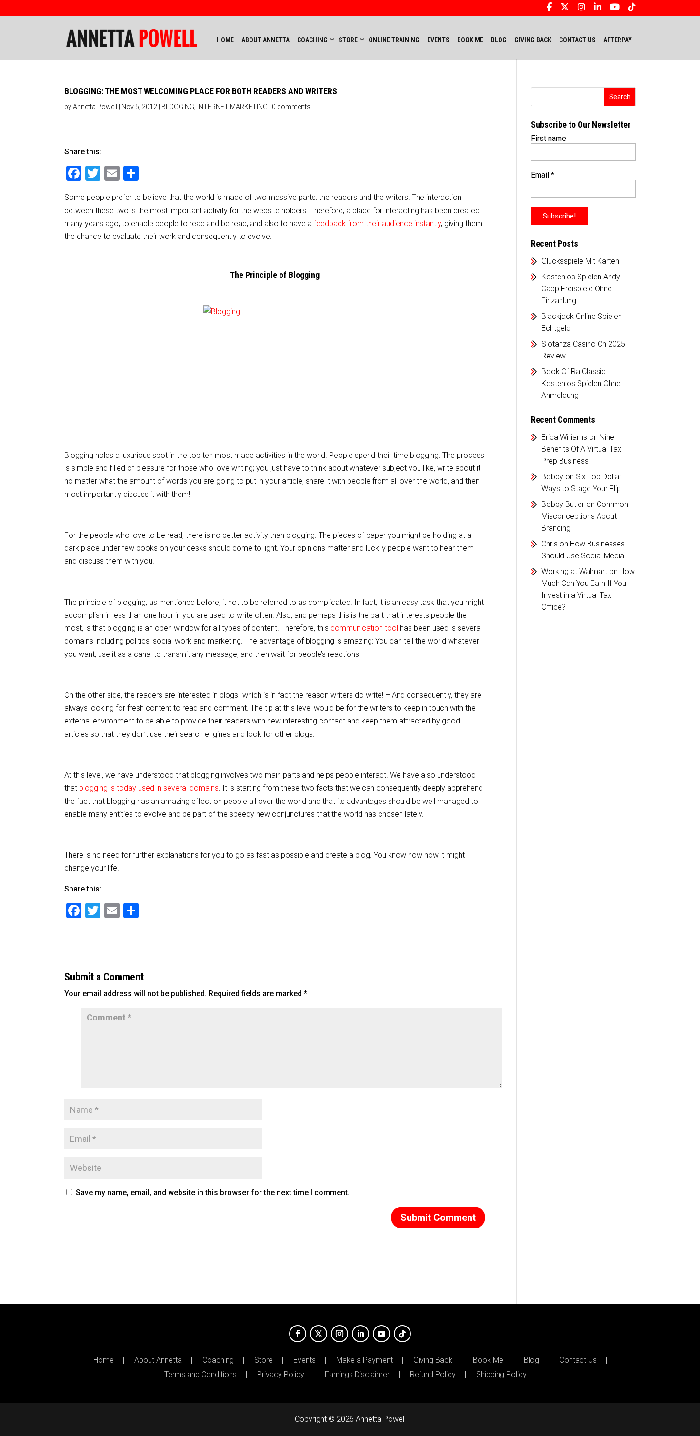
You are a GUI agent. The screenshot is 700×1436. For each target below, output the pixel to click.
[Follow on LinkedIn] (360, 1333)
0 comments (291, 106)
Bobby (552, 476)
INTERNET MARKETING (232, 106)
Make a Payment (364, 1360)
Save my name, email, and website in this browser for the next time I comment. (213, 1192)
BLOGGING (177, 106)
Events (304, 1360)
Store (263, 1360)
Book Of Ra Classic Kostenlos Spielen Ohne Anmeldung (580, 383)
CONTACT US (577, 40)
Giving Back (432, 1360)
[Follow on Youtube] (381, 1333)
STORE (348, 40)
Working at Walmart (574, 571)
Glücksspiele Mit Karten (580, 261)
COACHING (312, 40)
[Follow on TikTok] (402, 1333)
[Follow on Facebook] (297, 1333)
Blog (531, 1360)
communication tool (364, 628)
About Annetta (158, 1360)
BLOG (499, 40)
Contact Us (578, 1360)
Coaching (218, 1360)
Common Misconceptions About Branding (584, 516)
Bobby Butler (562, 504)
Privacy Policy (280, 1374)
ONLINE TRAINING (394, 40)
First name (548, 138)
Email (542, 174)
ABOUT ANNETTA (265, 40)
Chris (549, 543)
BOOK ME (470, 40)
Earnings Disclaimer (357, 1374)
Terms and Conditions (200, 1374)
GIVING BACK (532, 40)
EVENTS (438, 40)
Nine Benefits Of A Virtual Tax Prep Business (581, 449)
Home (225, 40)
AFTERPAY (617, 40)
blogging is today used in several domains (149, 787)
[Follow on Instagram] (339, 1333)
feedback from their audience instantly (377, 223)
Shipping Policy (501, 1374)
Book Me (488, 1360)
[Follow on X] (318, 1333)
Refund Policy (433, 1374)
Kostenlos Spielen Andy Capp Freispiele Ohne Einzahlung (580, 288)
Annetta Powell (95, 106)
